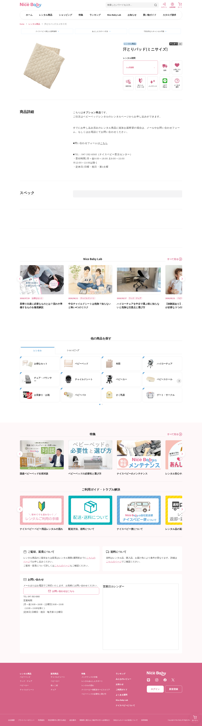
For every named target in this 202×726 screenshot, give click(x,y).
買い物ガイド (149, 14)
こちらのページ (62, 565)
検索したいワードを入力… (119, 5)
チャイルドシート (27, 689)
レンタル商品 (45, 14)
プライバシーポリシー (26, 720)
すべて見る (172, 259)
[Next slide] (182, 279)
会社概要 (11, 720)
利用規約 (41, 720)
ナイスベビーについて (125, 705)
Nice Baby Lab (114, 14)
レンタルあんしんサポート (92, 681)
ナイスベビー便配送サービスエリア (95, 689)
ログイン (155, 689)
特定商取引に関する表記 (57, 720)
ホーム (29, 14)
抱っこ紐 (54, 685)
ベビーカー (24, 685)
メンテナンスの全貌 (89, 677)
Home (22, 24)
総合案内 (73, 720)
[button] (132, 5)
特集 (81, 14)
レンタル (37, 350)
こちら (104, 143)
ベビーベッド (25, 677)
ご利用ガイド (121, 689)
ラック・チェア (26, 681)
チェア (53, 689)
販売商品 (54, 673)
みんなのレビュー (123, 679)
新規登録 (173, 689)
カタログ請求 (169, 14)
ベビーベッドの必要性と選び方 (93, 694)
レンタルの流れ (87, 685)
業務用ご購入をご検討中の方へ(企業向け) (95, 720)
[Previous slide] (20, 279)
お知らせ (132, 14)
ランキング (95, 14)
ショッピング (65, 14)
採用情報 (144, 720)
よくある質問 (121, 695)
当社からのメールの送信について (125, 720)
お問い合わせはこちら (63, 591)
